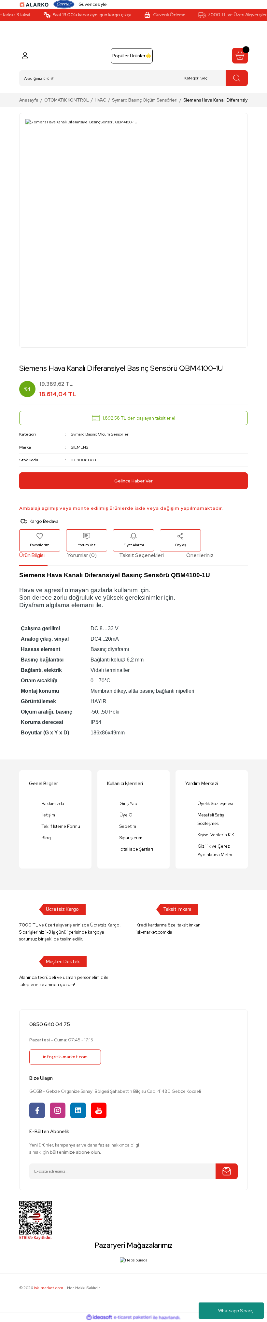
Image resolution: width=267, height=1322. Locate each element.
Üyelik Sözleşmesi (215, 803)
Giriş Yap (128, 803)
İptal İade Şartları (136, 849)
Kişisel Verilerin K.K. (216, 835)
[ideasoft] (99, 1317)
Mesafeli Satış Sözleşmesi (211, 819)
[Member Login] (25, 56)
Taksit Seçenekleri (141, 555)
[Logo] (34, 4)
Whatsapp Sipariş (235, 1311)
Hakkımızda (52, 803)
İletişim (48, 815)
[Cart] (240, 55)
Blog (46, 838)
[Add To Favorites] (39, 540)
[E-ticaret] (133, 1317)
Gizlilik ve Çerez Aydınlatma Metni (215, 850)
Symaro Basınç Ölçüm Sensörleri (100, 434)
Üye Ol (126, 815)
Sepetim (127, 826)
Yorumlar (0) (82, 555)
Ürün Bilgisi (32, 555)
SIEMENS (79, 447)
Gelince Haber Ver (133, 481)
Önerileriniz (200, 555)
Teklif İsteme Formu (60, 826)
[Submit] (227, 1171)
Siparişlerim (130, 838)
